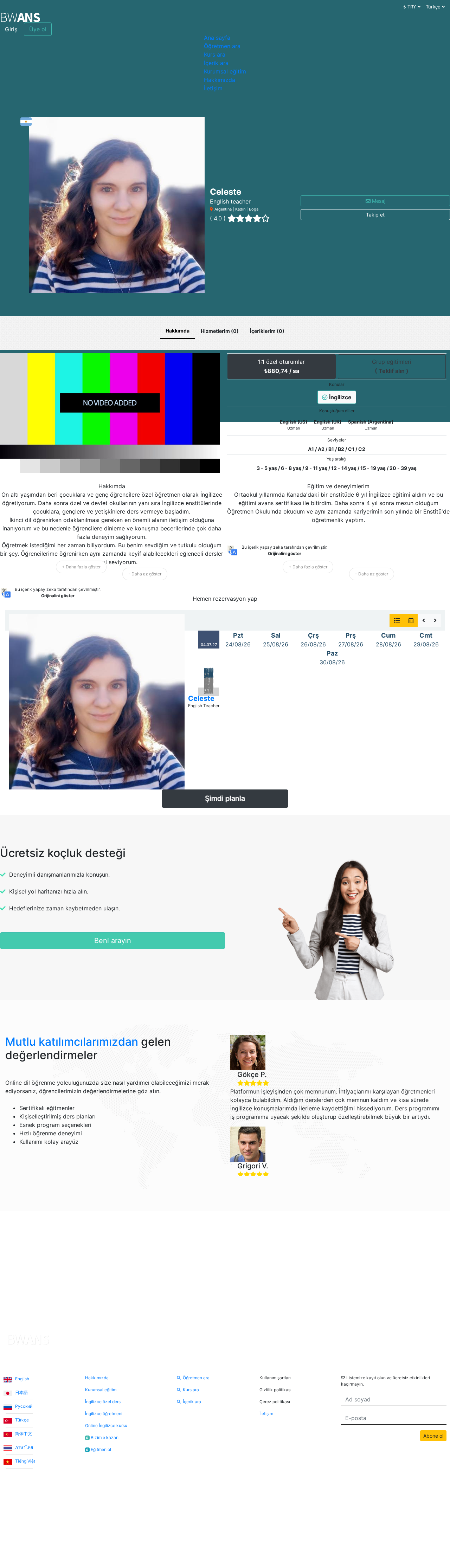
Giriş (11, 29)
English (21, 1378)
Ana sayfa (217, 37)
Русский (23, 1406)
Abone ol (433, 1436)
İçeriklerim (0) (267, 331)
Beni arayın (112, 940)
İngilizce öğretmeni (103, 1413)
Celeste (201, 698)
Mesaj (378, 201)
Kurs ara (214, 54)
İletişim (213, 88)
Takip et (375, 215)
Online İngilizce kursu (106, 1425)
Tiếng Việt (24, 1461)
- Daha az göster (144, 573)
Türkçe (21, 1420)
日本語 (21, 1392)
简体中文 (23, 1433)
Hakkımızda (219, 79)
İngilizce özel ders (103, 1401)
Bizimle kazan (102, 1437)
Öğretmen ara (222, 46)
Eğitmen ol (98, 1449)
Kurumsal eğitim (225, 71)
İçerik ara (216, 62)
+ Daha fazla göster (81, 566)
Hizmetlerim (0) (220, 331)
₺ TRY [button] (410, 6)
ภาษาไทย (23, 1447)
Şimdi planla (225, 798)
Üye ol (37, 29)
